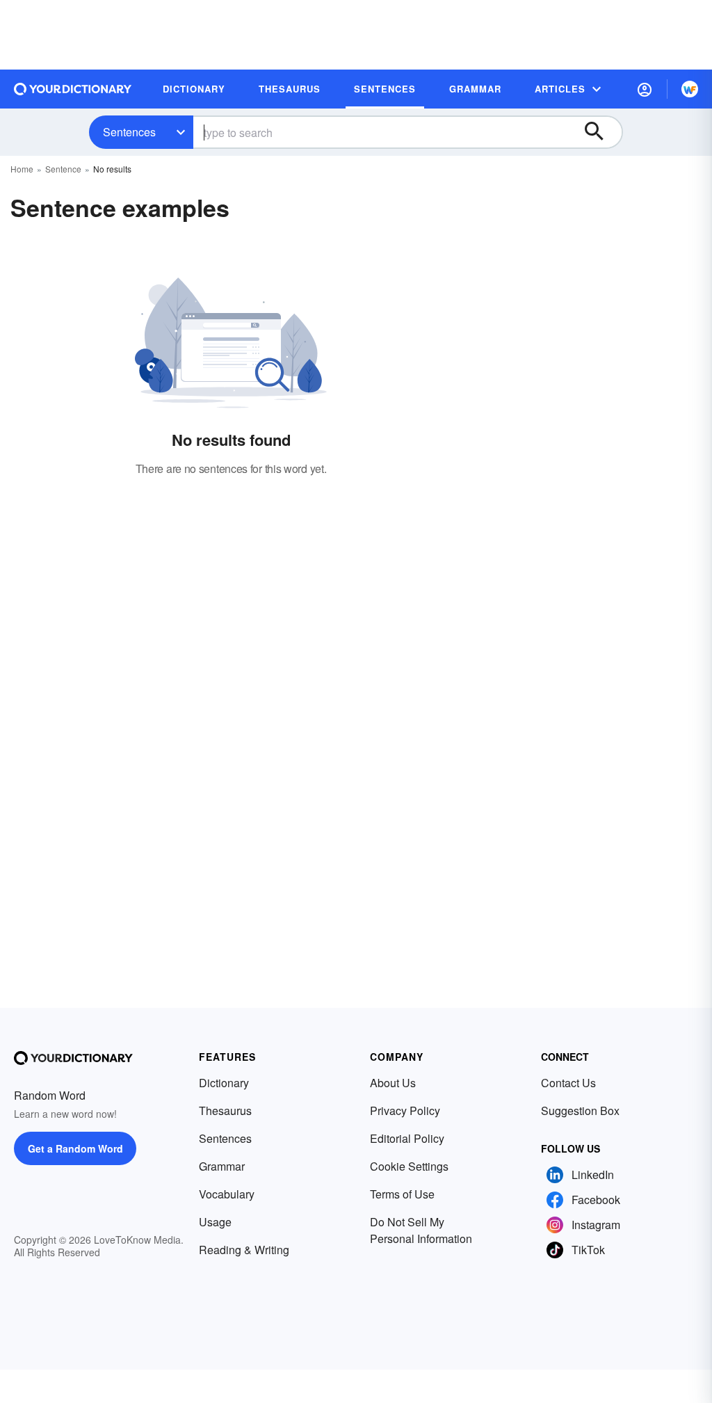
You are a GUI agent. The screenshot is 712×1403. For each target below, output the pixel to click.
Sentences (129, 132)
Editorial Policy (407, 1138)
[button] (644, 89)
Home (21, 169)
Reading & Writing (244, 1250)
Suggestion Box (580, 1111)
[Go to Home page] (73, 89)
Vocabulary (226, 1194)
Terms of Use (402, 1194)
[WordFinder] (689, 89)
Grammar (222, 1166)
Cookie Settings (409, 1166)
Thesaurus (225, 1111)
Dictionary (224, 1083)
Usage (215, 1222)
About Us (393, 1083)
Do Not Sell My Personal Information (421, 1230)
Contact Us (568, 1083)
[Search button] (601, 132)
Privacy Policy (405, 1111)
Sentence (63, 169)
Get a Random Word (75, 1148)
